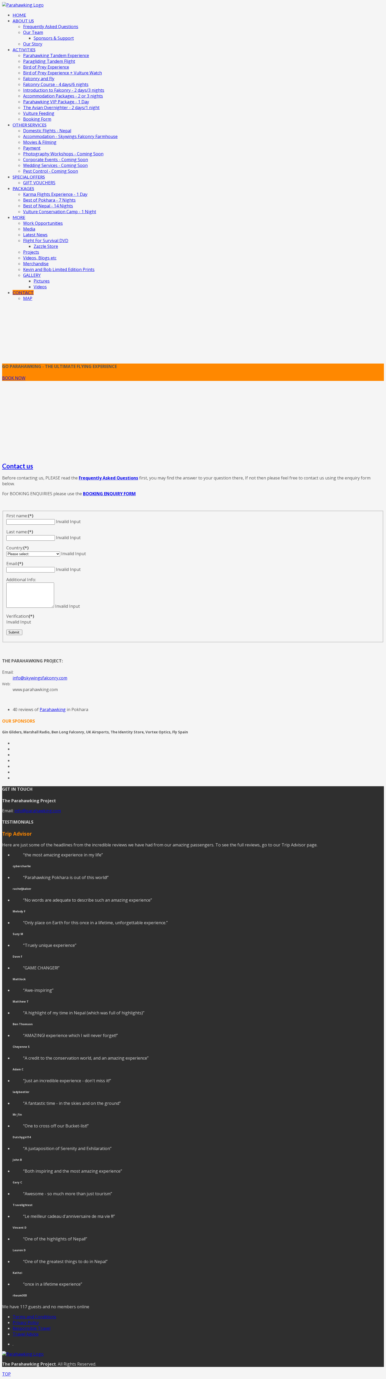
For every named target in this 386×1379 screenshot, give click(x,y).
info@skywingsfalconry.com (40, 678)
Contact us (17, 466)
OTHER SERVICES (29, 124)
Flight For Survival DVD (45, 240)
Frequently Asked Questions (50, 26)
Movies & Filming (39, 142)
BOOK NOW (13, 378)
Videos (40, 287)
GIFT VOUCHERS (39, 183)
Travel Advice (26, 1334)
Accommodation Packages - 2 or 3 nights (63, 96)
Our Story (32, 44)
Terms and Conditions (34, 1317)
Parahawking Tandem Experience (56, 55)
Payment (31, 148)
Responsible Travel (31, 1328)
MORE (19, 217)
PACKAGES (23, 188)
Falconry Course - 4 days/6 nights (55, 84)
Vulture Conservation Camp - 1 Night (59, 211)
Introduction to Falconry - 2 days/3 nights (63, 90)
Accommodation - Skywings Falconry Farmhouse (70, 136)
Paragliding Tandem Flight (49, 61)
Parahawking (53, 709)
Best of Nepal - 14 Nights (48, 206)
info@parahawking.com (37, 811)
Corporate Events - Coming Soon (55, 159)
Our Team (33, 32)
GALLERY (32, 275)
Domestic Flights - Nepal (47, 131)
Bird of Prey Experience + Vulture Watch (62, 73)
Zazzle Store (46, 246)
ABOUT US (23, 20)
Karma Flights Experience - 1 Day (55, 194)
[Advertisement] (193, 420)
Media (29, 229)
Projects (31, 252)
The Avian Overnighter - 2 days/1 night (61, 107)
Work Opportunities (43, 223)
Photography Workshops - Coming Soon (63, 154)
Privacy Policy (26, 1322)
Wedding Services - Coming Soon (55, 165)
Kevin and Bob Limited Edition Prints (59, 269)
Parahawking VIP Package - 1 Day (56, 102)
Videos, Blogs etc (39, 258)
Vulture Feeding (38, 113)
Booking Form (37, 119)
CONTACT (23, 292)
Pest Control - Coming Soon (50, 171)
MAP (27, 298)
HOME (19, 14)
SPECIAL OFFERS (29, 176)
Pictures (42, 281)
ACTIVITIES (24, 49)
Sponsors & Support (54, 38)
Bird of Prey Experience (46, 67)
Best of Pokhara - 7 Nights (49, 200)
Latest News (35, 235)
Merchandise (36, 264)
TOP (6, 1374)
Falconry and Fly (38, 78)
